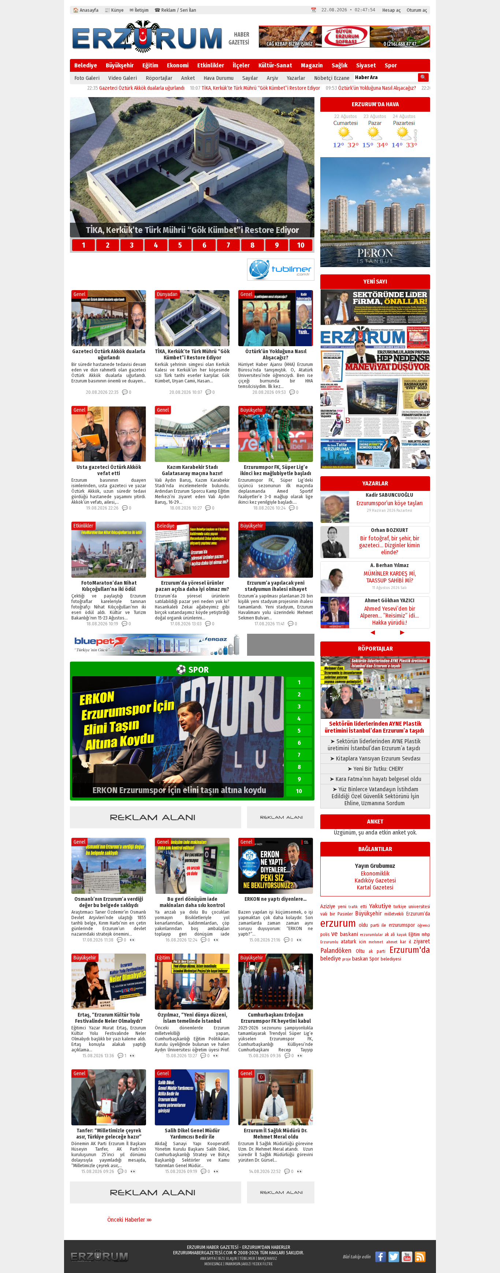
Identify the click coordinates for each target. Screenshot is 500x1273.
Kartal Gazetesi (375, 887)
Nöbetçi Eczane (332, 78)
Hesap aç (392, 10)
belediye (330, 958)
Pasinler (345, 914)
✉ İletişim (139, 10)
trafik (353, 906)
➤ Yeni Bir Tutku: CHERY (375, 768)
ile (383, 925)
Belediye (85, 65)
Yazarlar (296, 78)
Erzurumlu (329, 942)
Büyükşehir (120, 65)
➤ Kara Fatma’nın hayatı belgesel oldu (375, 779)
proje (346, 959)
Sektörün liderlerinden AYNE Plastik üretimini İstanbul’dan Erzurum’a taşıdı (375, 727)
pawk (229, 1264)
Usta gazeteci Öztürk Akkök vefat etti (411, 88)
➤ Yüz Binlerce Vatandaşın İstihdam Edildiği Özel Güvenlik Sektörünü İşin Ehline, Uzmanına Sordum (375, 796)
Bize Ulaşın (227, 1259)
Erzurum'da (409, 950)
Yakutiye (380, 906)
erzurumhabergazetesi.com (202, 1252)
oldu (363, 925)
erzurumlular (371, 934)
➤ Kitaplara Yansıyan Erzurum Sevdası (375, 758)
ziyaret (422, 941)
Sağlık (339, 65)
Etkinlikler (210, 65)
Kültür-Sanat (275, 65)
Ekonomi (178, 65)
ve (334, 934)
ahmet (392, 941)
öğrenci (423, 925)
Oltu (360, 951)
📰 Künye (114, 10)
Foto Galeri (87, 78)
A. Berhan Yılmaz (389, 495)
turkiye (399, 906)
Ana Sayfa (208, 1259)
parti (374, 925)
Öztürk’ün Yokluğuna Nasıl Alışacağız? (316, 88)
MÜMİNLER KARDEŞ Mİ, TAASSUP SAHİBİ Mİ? (389, 507)
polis (324, 934)
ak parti (377, 951)
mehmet (376, 942)
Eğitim (150, 65)
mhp (426, 934)
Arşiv (272, 78)
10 (301, 245)
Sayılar (250, 78)
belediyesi (391, 959)
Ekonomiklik (375, 873)
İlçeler (241, 65)
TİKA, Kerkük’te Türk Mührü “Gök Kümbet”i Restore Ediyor (200, 88)
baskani (349, 934)
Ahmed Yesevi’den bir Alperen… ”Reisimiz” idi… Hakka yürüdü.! (389, 545)
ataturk (348, 942)
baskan (360, 958)
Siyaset (366, 65)
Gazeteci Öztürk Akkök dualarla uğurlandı (80, 88)
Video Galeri (122, 78)
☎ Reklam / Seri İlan (175, 10)
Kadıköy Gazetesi (375, 880)
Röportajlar (159, 78)
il (410, 942)
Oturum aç (417, 10)
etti (363, 906)
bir (332, 914)
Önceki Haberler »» (129, 1219)
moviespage (213, 1264)
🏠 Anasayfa (85, 10)
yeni (342, 906)
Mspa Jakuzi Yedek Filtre (253, 1264)
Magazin (312, 65)
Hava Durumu (219, 78)
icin (362, 941)
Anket (188, 78)
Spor (391, 65)
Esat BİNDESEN (390, 600)
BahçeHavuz (267, 1259)
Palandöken (335, 951)
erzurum (338, 923)
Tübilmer (247, 1259)
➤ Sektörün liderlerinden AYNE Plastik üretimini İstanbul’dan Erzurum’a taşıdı (375, 745)
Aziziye (327, 906)
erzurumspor (402, 925)
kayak (402, 934)
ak (387, 934)
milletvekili (394, 914)
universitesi (419, 906)
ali (393, 934)
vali (323, 914)
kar (403, 941)
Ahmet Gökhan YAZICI (389, 530)
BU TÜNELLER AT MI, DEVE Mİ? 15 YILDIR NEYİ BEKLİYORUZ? (389, 612)
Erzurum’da (418, 914)
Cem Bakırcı (389, 565)
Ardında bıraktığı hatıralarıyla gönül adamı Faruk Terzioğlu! (389, 577)
